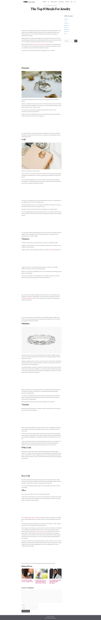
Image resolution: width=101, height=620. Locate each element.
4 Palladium (66, 25)
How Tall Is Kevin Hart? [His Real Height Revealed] (55, 582)
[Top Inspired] (29, 1)
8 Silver (65, 33)
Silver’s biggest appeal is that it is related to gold (31, 517)
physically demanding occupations (29, 298)
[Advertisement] (42, 22)
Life (74, 1)
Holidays (67, 1)
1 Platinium (66, 19)
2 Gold (65, 21)
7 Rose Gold (66, 31)
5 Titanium (66, 27)
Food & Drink (61, 1)
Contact (54, 618)
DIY (48, 1)
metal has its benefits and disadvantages (41, 44)
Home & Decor (54, 1)
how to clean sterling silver (39, 531)
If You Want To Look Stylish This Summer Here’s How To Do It (41, 582)
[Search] (75, 41)
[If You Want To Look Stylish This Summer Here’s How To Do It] (42, 577)
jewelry (47, 99)
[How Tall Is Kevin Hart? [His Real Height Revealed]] (56, 577)
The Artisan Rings (52, 249)
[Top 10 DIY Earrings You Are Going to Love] (28, 577)
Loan (71, 1)
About (46, 618)
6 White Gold (66, 29)
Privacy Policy (50, 618)
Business (44, 1)
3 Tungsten (66, 23)
